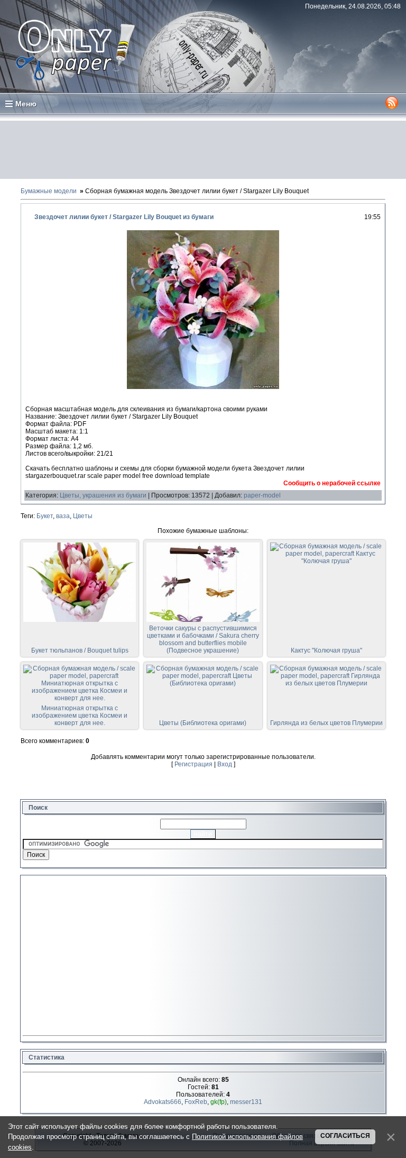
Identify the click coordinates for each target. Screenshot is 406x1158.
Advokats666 (162, 1102)
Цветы (83, 516)
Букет (44, 516)
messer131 (246, 1102)
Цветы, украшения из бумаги (103, 495)
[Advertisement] (203, 150)
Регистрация (193, 764)
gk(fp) (218, 1102)
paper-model (262, 495)
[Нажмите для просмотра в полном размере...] (203, 387)
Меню (25, 103)
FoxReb (195, 1102)
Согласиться (345, 1135)
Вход (224, 764)
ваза (63, 516)
